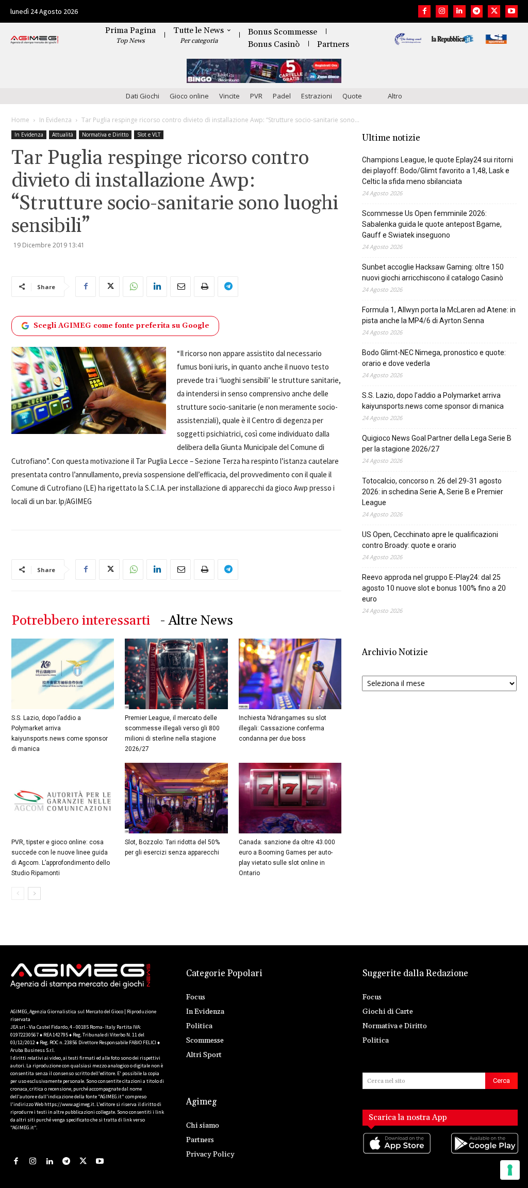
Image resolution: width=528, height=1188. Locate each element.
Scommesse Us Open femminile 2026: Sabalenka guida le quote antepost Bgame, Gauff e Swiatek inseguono (432, 224)
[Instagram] (442, 11)
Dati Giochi (142, 96)
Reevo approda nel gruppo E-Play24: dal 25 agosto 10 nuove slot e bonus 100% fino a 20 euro (434, 588)
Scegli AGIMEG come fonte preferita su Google (121, 325)
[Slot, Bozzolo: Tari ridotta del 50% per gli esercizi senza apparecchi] (176, 798)
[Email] (180, 286)
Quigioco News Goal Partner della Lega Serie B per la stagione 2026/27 (437, 443)
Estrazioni (316, 96)
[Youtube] (511, 11)
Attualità (62, 134)
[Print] (204, 286)
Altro (395, 96)
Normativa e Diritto (105, 134)
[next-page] (34, 893)
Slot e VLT (148, 134)
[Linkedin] (459, 11)
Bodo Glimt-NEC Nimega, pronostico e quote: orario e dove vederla (434, 357)
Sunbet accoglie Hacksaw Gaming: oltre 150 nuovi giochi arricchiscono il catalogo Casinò (433, 272)
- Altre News (196, 621)
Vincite (229, 96)
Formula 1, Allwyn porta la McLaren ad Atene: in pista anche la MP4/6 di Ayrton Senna (439, 315)
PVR (256, 96)
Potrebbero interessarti (80, 621)
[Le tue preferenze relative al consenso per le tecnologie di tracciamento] (510, 1170)
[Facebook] (424, 11)
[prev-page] (17, 893)
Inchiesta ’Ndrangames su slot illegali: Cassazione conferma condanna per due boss (282, 728)
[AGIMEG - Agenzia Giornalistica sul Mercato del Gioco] (34, 40)
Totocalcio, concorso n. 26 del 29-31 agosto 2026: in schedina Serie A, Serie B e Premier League (432, 492)
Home (20, 119)
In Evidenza (55, 119)
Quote (352, 96)
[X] (494, 11)
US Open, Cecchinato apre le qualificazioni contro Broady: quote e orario (430, 539)
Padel (282, 96)
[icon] (396, 1153)
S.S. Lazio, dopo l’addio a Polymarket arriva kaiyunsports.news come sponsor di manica (433, 400)
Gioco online (189, 96)
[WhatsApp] (133, 286)
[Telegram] (477, 11)
